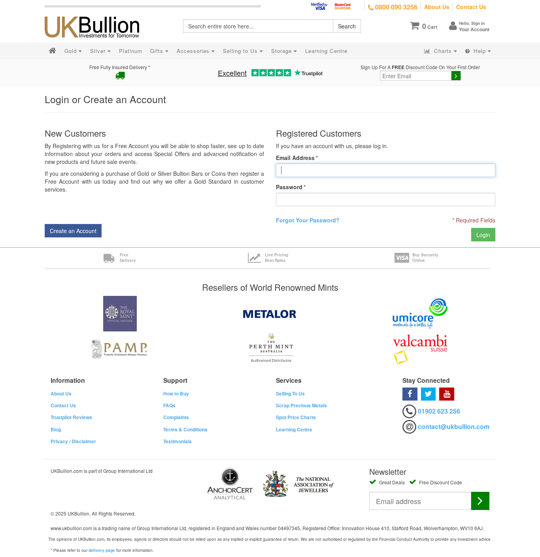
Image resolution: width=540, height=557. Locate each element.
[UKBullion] (97, 14)
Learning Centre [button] (326, 51)
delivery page (102, 550)
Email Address (295, 158)
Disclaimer (84, 441)
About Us (436, 7)
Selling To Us (290, 393)
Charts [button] (443, 51)
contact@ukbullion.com (453, 426)
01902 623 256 (439, 411)
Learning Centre (294, 429)
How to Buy (176, 393)
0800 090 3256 (395, 6)
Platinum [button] (130, 51)
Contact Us (471, 7)
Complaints (176, 417)
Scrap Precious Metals (301, 405)
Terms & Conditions (185, 429)
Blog (56, 429)
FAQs (169, 405)
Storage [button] (282, 51)
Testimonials (177, 441)
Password (289, 187)
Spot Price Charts (296, 417)
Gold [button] (71, 51)
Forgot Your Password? (308, 220)
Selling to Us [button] (241, 51)
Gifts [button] (157, 51)
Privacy (59, 441)
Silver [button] (99, 51)
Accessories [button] (194, 51)
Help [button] (480, 51)
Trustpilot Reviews (71, 417)
